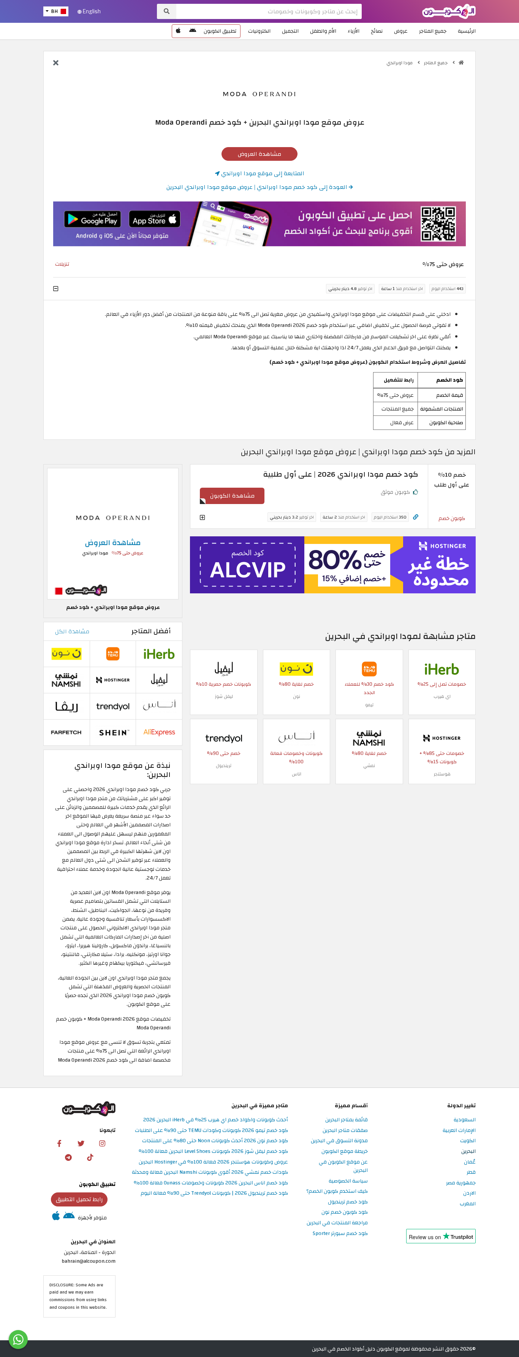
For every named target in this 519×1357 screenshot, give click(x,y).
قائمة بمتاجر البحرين (346, 1120)
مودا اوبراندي (400, 63)
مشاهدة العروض (259, 154)
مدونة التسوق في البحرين (339, 1141)
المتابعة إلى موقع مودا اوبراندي (262, 173)
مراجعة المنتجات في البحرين (337, 1223)
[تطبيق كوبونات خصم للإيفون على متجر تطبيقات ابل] (178, 31)
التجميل (290, 31)
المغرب (468, 1204)
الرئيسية (467, 31)
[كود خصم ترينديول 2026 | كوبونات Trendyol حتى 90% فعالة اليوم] (224, 737)
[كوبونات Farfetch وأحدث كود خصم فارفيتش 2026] (66, 732)
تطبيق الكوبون (220, 31)
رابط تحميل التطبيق (79, 1199)
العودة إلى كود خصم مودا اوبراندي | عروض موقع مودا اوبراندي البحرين (257, 187)
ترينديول (223, 765)
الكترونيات (259, 31)
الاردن (469, 1193)
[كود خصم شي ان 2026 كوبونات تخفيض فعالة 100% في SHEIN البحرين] (113, 732)
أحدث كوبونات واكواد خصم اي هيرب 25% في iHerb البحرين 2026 (215, 1120)
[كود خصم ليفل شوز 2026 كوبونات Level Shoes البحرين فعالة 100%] (224, 668)
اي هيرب (442, 696)
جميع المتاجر (432, 31)
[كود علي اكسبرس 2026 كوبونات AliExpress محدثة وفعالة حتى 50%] (159, 732)
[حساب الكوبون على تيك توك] (90, 1157)
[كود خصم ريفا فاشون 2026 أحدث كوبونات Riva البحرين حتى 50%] (66, 705)
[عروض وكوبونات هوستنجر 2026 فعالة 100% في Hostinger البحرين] (442, 737)
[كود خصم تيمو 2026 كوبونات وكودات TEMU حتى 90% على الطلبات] (369, 668)
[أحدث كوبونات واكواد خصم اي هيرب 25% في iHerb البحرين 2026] (442, 668)
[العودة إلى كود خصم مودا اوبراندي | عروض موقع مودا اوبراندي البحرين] (56, 63)
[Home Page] (449, 11)
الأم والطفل (323, 31)
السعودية (465, 1120)
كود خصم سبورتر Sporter (340, 1233)
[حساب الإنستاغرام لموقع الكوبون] (102, 1143)
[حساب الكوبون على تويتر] (81, 1143)
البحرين (468, 1151)
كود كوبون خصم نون (344, 1212)
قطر (471, 1172)
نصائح (377, 31)
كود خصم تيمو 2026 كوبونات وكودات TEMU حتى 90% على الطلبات (211, 1130)
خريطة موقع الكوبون (344, 1151)
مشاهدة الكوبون (232, 495)
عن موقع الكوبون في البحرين (343, 1166)
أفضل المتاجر (151, 631)
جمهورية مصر (461, 1183)
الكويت (468, 1141)
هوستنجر (442, 774)
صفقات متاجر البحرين (345, 1130)
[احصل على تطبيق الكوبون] (259, 223)
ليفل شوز (224, 696)
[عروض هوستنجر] (333, 564)
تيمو (369, 705)
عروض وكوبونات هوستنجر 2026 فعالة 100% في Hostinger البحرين (213, 1162)
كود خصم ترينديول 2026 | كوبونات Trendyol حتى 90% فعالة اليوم (214, 1193)
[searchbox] (269, 11)
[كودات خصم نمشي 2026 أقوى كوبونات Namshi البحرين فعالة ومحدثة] (369, 737)
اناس (296, 774)
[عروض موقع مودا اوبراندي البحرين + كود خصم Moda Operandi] (113, 533)
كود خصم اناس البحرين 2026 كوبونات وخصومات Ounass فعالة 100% (211, 1183)
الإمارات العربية (459, 1130)
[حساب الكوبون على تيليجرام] (68, 1157)
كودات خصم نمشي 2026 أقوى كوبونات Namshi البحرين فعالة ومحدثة (210, 1172)
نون (296, 696)
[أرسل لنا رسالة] (18, 1339)
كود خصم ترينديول (348, 1202)
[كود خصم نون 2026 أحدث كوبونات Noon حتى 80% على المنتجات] (296, 668)
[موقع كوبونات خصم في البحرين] (461, 63)
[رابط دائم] (415, 517)
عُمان (470, 1162)
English (91, 11)
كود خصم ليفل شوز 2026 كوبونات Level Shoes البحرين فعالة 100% (213, 1151)
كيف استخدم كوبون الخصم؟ (337, 1191)
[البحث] (166, 11)
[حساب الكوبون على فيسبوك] (59, 1143)
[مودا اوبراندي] (259, 93)
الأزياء (353, 31)
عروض (401, 31)
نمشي (369, 765)
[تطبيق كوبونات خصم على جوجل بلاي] (192, 31)
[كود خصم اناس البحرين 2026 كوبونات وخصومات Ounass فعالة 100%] (296, 737)
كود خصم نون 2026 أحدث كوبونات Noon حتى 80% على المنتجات (215, 1141)
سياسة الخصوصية (348, 1181)
